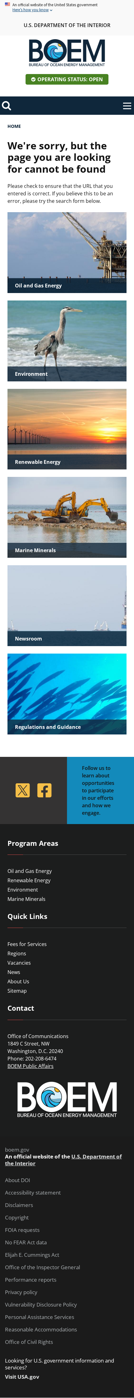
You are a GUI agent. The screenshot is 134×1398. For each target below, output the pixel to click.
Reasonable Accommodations (41, 1329)
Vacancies (19, 962)
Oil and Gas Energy (29, 871)
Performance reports (30, 1279)
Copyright (17, 1217)
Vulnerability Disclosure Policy (41, 1304)
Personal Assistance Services (39, 1317)
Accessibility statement (33, 1192)
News (13, 972)
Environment (22, 889)
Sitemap (17, 990)
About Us (18, 981)
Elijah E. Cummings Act (32, 1254)
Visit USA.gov (22, 1376)
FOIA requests (22, 1230)
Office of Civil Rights (29, 1342)
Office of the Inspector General (42, 1267)
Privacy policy (21, 1292)
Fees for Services (27, 944)
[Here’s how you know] (67, 7)
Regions (16, 953)
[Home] (67, 53)
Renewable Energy (28, 880)
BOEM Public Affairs (30, 1066)
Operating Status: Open (70, 79)
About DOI (17, 1180)
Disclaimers (19, 1205)
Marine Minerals (26, 899)
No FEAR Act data (26, 1242)
